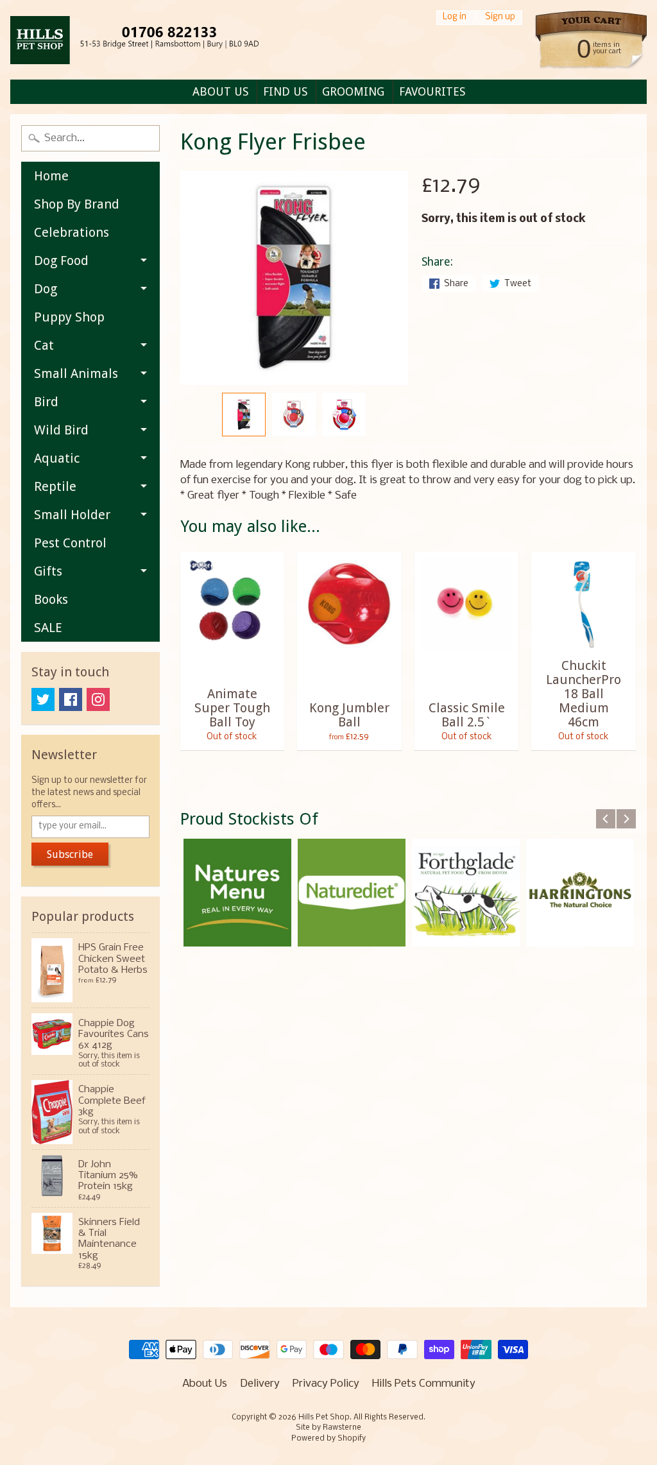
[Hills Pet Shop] (150, 40)
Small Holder (72, 514)
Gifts (48, 571)
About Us (204, 1384)
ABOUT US (220, 91)
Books (51, 599)
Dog (45, 288)
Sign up (500, 17)
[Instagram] (98, 699)
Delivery (260, 1384)
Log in (454, 17)
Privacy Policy (326, 1384)
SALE (48, 627)
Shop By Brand (76, 204)
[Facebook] (70, 699)
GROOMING (353, 91)
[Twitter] (43, 699)
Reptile (55, 486)
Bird (46, 401)
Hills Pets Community (423, 1384)
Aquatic (57, 458)
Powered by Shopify (328, 1439)
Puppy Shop (69, 317)
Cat (44, 345)
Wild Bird (61, 430)
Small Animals (76, 373)
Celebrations (71, 232)
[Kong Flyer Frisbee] (244, 414)
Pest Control (70, 543)
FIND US (285, 91)
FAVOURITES (432, 91)
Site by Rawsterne (328, 1428)
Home (51, 176)
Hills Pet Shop (324, 1417)
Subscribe (70, 854)
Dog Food (61, 260)
